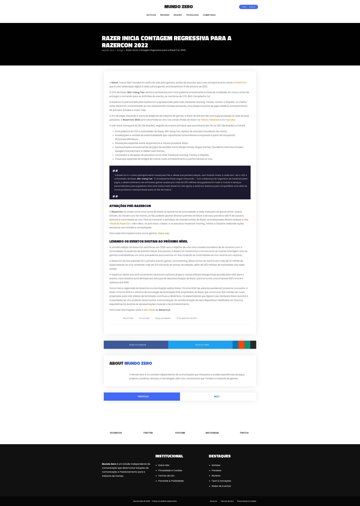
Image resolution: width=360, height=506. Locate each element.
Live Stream (166, 318)
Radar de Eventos (221, 486)
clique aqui (163, 233)
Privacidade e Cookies (170, 470)
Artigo (120, 50)
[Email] (253, 345)
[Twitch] (121, 7)
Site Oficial (149, 309)
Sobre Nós (163, 465)
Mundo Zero (178, 6)
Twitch (204, 119)
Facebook (214, 119)
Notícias (216, 465)
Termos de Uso (166, 475)
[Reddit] (241, 345)
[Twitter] (111, 7)
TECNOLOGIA (192, 15)
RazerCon (240, 82)
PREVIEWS (164, 15)
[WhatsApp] (247, 345)
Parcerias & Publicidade (171, 480)
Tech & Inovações (221, 480)
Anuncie (213, 501)
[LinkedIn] (235, 345)
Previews (216, 470)
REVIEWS (178, 15)
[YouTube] (115, 7)
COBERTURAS (209, 15)
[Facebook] (107, 7)
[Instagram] (119, 7)
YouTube (230, 119)
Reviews (216, 475)
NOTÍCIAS (151, 15)
